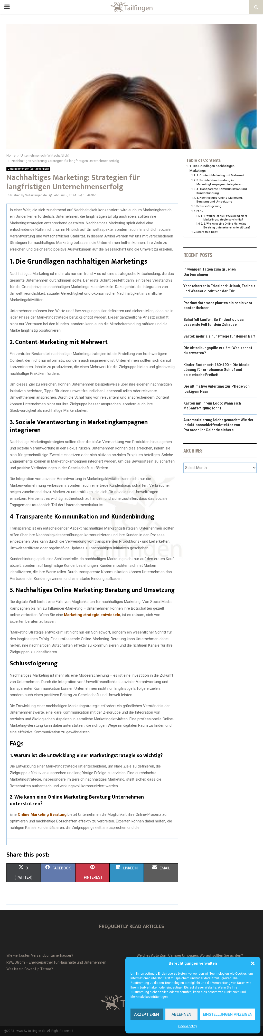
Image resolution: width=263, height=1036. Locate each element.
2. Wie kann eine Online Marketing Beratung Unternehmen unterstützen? (226, 225)
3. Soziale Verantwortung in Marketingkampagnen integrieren (219, 182)
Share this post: (207, 232)
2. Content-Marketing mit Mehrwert (220, 175)
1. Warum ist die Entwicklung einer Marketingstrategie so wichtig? (225, 218)
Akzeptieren (146, 1014)
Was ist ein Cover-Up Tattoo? (29, 969)
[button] (252, 963)
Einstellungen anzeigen (227, 1014)
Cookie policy (187, 1026)
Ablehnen (181, 1014)
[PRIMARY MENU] (7, 7)
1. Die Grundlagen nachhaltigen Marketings (212, 168)
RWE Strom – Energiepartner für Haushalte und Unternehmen (56, 962)
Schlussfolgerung (208, 206)
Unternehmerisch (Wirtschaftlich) (28, 168)
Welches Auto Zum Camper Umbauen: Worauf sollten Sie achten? (190, 955)
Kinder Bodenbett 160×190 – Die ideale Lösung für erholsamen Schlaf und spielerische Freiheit (216, 370)
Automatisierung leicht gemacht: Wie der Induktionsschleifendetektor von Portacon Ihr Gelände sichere (218, 425)
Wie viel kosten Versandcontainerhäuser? (39, 955)
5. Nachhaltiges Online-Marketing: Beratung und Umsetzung (219, 200)
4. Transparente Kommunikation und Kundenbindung (221, 191)
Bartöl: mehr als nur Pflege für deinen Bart (219, 336)
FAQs (199, 211)
